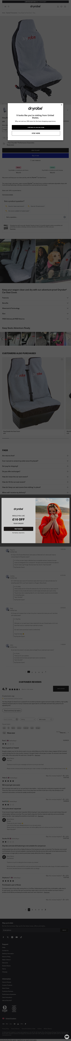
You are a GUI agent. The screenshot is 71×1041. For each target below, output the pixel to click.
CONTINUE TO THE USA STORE (36, 127)
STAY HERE (36, 133)
